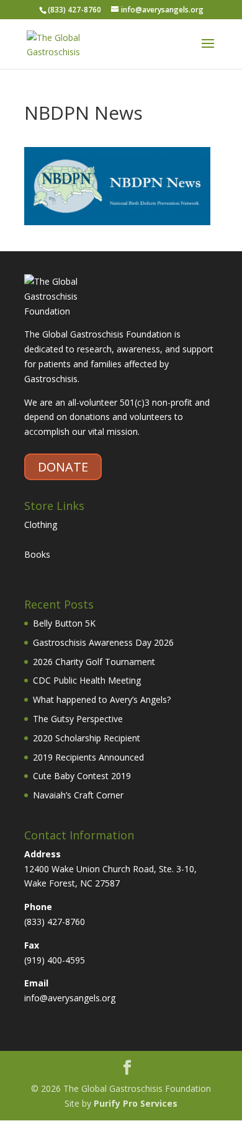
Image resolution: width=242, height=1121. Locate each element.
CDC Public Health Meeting (87, 680)
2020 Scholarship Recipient (86, 738)
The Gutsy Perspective (78, 719)
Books (37, 554)
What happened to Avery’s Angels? (102, 699)
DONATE (63, 466)
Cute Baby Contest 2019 (82, 776)
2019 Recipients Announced (88, 757)
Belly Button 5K (64, 623)
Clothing (40, 524)
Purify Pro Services (135, 1103)
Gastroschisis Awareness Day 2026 (103, 642)
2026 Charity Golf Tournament (94, 662)
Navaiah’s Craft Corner (78, 795)
